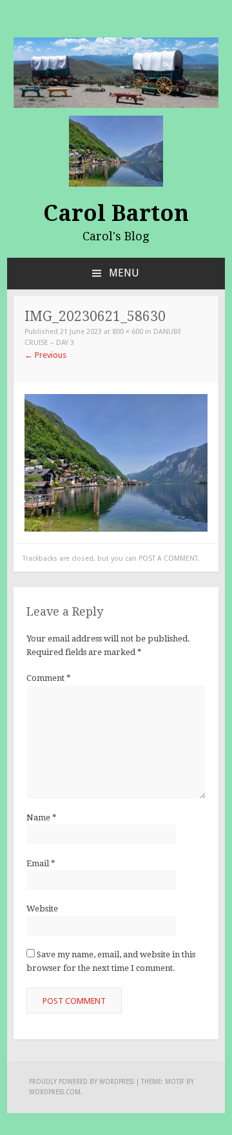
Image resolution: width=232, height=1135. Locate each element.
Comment (48, 678)
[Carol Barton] (116, 72)
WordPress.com (55, 1092)
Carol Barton (116, 213)
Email (40, 863)
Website (42, 908)
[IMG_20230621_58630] (116, 462)
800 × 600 (127, 332)
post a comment (168, 558)
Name (41, 817)
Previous (45, 355)
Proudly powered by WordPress (81, 1081)
